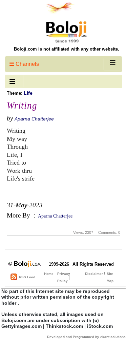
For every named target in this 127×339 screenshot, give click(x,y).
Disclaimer (94, 274)
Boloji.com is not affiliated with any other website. (66, 49)
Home (49, 274)
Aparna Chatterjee (34, 118)
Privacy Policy (63, 277)
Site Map (110, 277)
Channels (26, 64)
